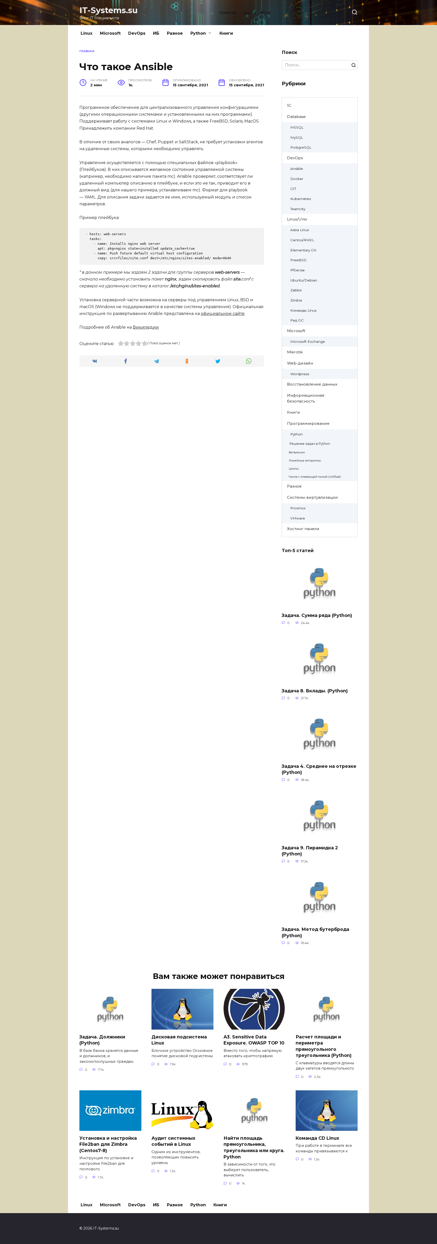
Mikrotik (295, 352)
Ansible (296, 169)
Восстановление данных (312, 384)
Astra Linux (299, 230)
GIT (293, 189)
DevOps (136, 33)
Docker (296, 179)
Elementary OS (303, 250)
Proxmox (297, 508)
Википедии (146, 327)
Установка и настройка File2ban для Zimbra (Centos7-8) (108, 1144)
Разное (175, 33)
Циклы (294, 468)
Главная (227, 13)
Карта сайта (257, 13)
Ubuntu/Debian (303, 280)
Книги (226, 33)
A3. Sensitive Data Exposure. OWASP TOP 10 (254, 1040)
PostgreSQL (300, 147)
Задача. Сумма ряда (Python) (317, 615)
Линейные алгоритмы (305, 460)
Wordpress (299, 374)
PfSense (297, 270)
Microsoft (110, 33)
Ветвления (297, 452)
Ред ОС (297, 320)
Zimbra (296, 300)
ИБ (156, 33)
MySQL (296, 137)
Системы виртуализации (312, 497)
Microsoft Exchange (307, 341)
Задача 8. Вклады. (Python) (315, 690)
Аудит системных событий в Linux (173, 1141)
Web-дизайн (300, 363)
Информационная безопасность (305, 398)
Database (296, 116)
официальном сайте (223, 313)
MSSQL (296, 127)
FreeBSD (298, 260)
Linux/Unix (297, 219)
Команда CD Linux (317, 1137)
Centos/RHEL (302, 240)
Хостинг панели (303, 528)
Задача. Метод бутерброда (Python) (315, 932)
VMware (297, 518)
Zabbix (296, 290)
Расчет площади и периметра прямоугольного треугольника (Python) (324, 1046)
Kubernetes (300, 199)
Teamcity (297, 209)
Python (198, 33)
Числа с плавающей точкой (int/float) (315, 476)
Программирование (308, 423)
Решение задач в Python (310, 444)
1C (289, 105)
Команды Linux (303, 310)
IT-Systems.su (108, 10)
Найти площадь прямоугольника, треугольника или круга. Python (254, 1147)
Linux (86, 33)
